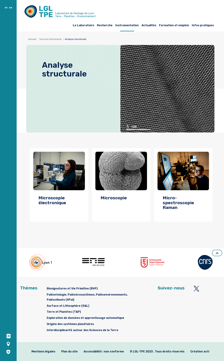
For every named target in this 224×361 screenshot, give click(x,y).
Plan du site (69, 351)
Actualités (149, 25)
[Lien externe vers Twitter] (196, 289)
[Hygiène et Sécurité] (8, 351)
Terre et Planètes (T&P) (64, 311)
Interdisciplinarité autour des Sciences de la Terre (82, 330)
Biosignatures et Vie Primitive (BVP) (72, 288)
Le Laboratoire (83, 25)
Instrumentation (127, 25)
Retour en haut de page (217, 253)
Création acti (199, 351)
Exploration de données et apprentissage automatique (85, 318)
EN (10, 7)
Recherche (105, 25)
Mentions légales (43, 351)
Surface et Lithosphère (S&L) (68, 305)
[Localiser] (8, 343)
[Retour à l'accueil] (38, 12)
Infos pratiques (203, 25)
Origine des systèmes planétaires (70, 324)
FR (6, 7)
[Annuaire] (8, 336)
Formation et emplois (174, 25)
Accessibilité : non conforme (104, 351)
